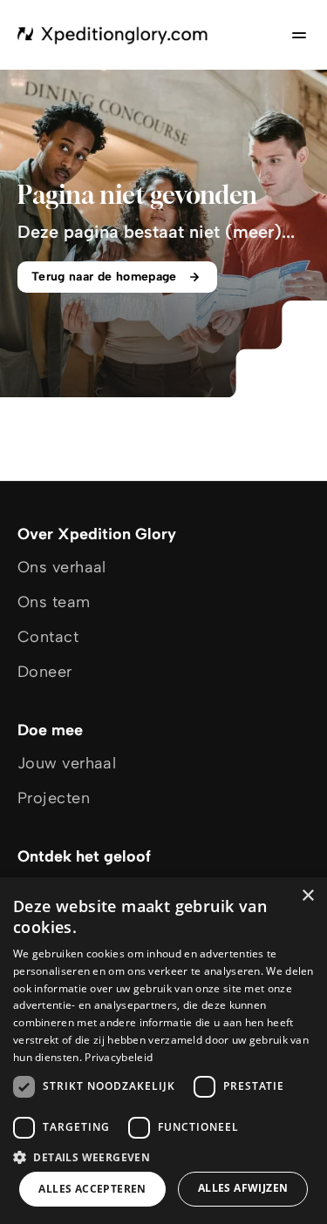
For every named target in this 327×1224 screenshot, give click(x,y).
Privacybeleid (119, 1057)
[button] (163, 1156)
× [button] (307, 896)
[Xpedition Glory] (112, 35)
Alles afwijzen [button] (243, 1187)
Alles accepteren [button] (92, 1188)
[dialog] (163, 1050)
